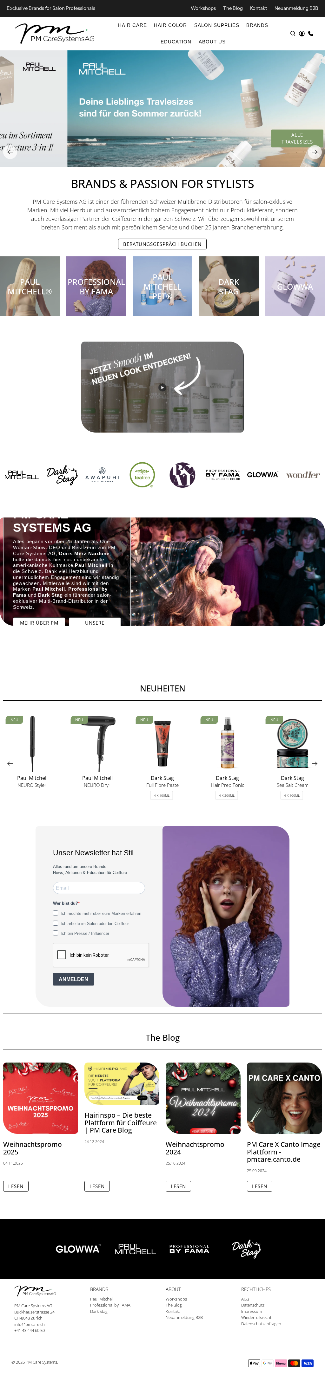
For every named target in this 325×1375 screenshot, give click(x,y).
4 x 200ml (227, 795)
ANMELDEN (73, 979)
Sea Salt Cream (292, 785)
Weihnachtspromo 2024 (195, 1148)
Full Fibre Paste (162, 785)
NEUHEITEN (162, 688)
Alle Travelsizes (230, 138)
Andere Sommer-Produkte (286, 138)
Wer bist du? (65, 903)
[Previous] (10, 152)
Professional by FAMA (110, 1305)
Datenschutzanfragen (261, 1324)
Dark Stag (99, 1311)
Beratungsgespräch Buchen (162, 244)
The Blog (233, 8)
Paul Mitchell (102, 1299)
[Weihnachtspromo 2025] (40, 1098)
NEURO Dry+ (97, 785)
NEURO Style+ (32, 785)
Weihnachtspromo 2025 (32, 1148)
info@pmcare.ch (29, 1324)
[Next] (315, 152)
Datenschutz (252, 1305)
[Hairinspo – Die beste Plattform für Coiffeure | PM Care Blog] (121, 1084)
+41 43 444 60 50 (29, 1330)
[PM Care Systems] (54, 33)
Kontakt (258, 8)
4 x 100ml (161, 795)
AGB (245, 1299)
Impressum (251, 1311)
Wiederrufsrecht (256, 1317)
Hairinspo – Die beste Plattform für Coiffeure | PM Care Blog (120, 1122)
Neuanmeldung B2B (296, 8)
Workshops (203, 8)
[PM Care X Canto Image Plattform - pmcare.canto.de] (284, 1098)
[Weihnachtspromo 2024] (203, 1098)
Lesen (15, 1186)
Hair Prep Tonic (227, 785)
